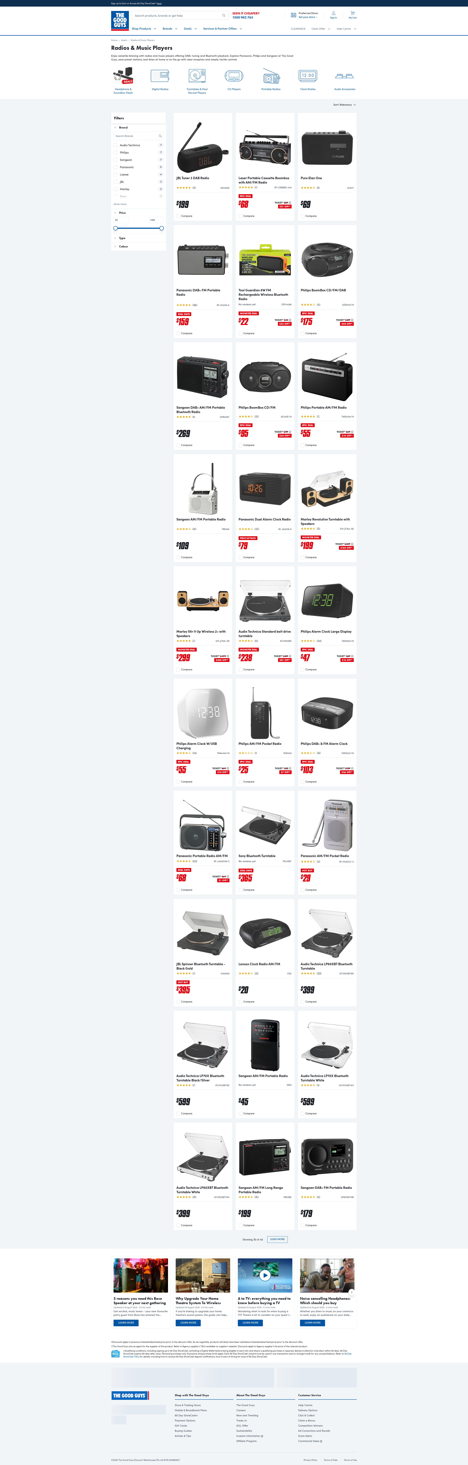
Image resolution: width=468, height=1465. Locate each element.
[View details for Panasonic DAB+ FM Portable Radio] (202, 257)
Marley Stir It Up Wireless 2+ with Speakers (201, 633)
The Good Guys (245, 1415)
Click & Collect (306, 1425)
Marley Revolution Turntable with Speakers (325, 521)
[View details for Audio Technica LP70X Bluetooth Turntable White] (327, 1042)
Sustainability (244, 1440)
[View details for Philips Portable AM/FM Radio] (327, 374)
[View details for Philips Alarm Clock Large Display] (327, 598)
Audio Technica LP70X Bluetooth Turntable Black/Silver (200, 1078)
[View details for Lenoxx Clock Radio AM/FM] (265, 931)
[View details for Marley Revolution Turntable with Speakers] (327, 486)
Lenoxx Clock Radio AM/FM (259, 964)
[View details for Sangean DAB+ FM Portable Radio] (327, 1154)
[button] (141, 1313)
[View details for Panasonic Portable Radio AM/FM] (202, 822)
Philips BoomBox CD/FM (257, 407)
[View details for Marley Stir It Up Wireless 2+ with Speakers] (202, 598)
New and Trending (247, 1425)
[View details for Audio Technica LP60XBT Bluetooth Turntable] (327, 931)
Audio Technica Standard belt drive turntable (265, 633)
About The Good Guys (250, 1405)
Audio (124, 40)
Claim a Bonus (306, 1430)
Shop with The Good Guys (192, 1405)
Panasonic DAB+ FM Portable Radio (198, 292)
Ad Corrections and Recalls (314, 1440)
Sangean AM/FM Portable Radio (201, 519)
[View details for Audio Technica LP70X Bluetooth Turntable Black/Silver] (202, 1042)
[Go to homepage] (120, 21)
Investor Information (248, 1445)
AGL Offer (242, 1435)
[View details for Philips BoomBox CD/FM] (265, 374)
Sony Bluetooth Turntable (257, 856)
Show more (120, 204)
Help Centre (305, 1415)
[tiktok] (126, 1413)
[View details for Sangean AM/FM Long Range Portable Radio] (265, 1154)
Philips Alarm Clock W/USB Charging (196, 745)
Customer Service (309, 1405)
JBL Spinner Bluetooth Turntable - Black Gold (200, 966)
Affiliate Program (246, 1451)
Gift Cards (181, 1435)
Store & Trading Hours (188, 1415)
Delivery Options (307, 1420)
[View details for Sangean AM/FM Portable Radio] (202, 486)
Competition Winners (310, 1435)
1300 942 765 (242, 17)
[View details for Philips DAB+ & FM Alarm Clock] (327, 710)
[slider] (115, 228)
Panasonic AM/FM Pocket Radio (325, 856)
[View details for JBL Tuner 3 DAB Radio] (202, 144)
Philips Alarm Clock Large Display (326, 631)
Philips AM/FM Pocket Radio (260, 743)
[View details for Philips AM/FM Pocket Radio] (265, 710)
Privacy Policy (136, 1451)
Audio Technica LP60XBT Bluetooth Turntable (326, 966)
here (159, 3)
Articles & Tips (183, 1445)
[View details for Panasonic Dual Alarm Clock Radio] (265, 486)
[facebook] (113, 1413)
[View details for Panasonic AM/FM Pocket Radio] (327, 822)
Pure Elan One (311, 178)
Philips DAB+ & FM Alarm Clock (324, 743)
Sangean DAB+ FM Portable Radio (326, 1187)
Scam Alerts (305, 1445)
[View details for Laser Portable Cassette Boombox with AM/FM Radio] (265, 144)
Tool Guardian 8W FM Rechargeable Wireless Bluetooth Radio (263, 294)
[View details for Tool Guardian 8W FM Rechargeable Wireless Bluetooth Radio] (265, 257)
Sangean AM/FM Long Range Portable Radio (261, 1189)
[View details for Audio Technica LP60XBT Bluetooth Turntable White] (202, 1154)
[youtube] (133, 1413)
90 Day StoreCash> (186, 1425)
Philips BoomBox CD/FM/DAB (323, 290)
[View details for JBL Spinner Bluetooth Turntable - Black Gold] (202, 931)
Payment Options (185, 1430)
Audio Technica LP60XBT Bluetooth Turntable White (202, 1189)
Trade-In (241, 1430)
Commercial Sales (308, 1451)
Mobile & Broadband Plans (191, 1420)
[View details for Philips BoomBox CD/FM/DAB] (327, 257)
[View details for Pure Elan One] (327, 144)
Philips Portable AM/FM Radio (324, 407)
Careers (241, 1420)
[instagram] (119, 1413)
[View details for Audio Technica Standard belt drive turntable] (265, 598)
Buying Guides (183, 1440)
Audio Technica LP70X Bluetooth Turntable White (324, 1078)
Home (114, 40)
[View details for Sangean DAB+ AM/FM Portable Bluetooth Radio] (202, 374)
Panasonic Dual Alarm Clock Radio (265, 519)
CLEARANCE (298, 28)
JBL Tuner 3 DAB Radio (192, 178)
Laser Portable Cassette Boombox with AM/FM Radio (264, 180)
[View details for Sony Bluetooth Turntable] (265, 822)
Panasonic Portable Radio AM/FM (202, 856)
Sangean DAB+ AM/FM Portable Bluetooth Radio (200, 409)
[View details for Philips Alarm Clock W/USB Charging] (202, 710)
